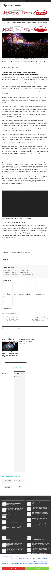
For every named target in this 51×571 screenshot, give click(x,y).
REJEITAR (13, 568)
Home (4, 22)
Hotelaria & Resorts (11, 22)
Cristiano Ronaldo (12, 313)
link (30, 218)
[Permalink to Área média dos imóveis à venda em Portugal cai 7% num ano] (29, 519)
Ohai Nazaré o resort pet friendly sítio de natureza (19, 244)
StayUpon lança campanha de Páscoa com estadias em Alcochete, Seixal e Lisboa (14, 544)
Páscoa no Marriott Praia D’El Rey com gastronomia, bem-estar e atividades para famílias (14, 538)
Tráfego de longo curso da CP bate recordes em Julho (16, 270)
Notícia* (28, 63)
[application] (25, 204)
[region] (25, 562)
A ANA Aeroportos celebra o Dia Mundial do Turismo (20, 252)
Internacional (24, 63)
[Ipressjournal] (12, 5)
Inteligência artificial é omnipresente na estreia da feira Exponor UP (19, 274)
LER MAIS (9, 564)
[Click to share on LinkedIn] (8, 262)
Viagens (31, 63)
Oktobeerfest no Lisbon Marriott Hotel (13, 276)
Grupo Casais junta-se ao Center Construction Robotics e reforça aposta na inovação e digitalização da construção (38, 319)
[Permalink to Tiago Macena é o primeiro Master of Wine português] (29, 503)
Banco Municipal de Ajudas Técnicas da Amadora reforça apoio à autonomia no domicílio (14, 516)
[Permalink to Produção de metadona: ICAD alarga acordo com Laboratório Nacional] (4, 527)
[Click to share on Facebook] (6, 262)
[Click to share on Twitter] (3, 262)
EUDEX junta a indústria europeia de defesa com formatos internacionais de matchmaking (40, 513)
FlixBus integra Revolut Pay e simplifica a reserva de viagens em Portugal (26, 339)
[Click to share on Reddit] (11, 262)
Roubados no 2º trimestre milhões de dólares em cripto (16, 272)
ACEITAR (38, 568)
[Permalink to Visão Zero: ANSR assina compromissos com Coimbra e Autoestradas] (4, 522)
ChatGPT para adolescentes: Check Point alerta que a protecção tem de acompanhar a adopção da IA (40, 538)
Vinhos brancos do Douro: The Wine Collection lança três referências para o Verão (40, 525)
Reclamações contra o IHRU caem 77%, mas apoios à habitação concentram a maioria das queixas (14, 503)
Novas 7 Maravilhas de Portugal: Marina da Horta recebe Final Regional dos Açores (14, 509)
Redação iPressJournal (10, 63)
